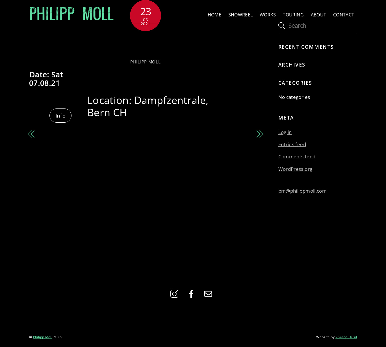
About (318, 15)
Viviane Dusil (346, 337)
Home (214, 15)
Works (268, 15)
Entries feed (292, 144)
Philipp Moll (145, 62)
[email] (209, 293)
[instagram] (175, 293)
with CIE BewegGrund (145, 44)
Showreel (240, 15)
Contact (343, 15)
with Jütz (239, 134)
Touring (293, 15)
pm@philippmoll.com (302, 191)
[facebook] (192, 293)
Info (60, 115)
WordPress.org (295, 169)
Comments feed (297, 156)
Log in (285, 132)
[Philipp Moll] (71, 19)
